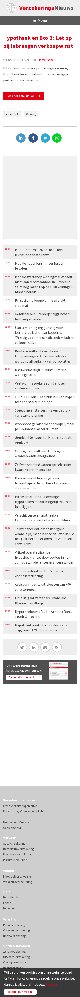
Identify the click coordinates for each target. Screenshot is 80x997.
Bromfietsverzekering (18, 854)
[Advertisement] (40, 197)
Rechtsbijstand (13, 968)
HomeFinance (46, 60)
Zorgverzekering (14, 952)
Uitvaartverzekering (16, 957)
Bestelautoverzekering (18, 849)
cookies (52, 984)
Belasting (9, 908)
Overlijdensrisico (14, 962)
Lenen (7, 903)
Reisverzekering (14, 925)
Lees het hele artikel (21, 96)
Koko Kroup (28, 811)
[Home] (40, 8)
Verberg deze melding (20, 992)
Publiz (42, 811)
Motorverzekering (15, 860)
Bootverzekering (14, 936)
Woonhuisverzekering (17, 882)
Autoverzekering (14, 843)
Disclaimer (10, 822)
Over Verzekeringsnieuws (20, 806)
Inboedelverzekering (17, 876)
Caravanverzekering (16, 930)
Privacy (24, 822)
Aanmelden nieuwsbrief (24, 677)
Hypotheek (12, 114)
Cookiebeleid (12, 828)
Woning (31, 114)
